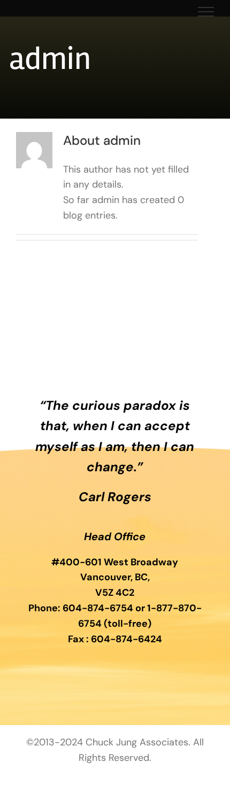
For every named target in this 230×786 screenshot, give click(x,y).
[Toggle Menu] (206, 12)
